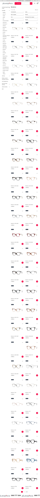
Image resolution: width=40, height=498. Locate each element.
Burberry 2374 (28, 448)
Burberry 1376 (28, 373)
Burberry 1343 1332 (29, 35)
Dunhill (4, 32)
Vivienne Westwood (5, 45)
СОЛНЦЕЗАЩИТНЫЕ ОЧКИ (5, 8)
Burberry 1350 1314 (14, 91)
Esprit (4, 28)
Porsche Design (5, 20)
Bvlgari (4, 62)
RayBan (4, 12)
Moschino (4, 43)
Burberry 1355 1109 (14, 129)
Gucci (4, 54)
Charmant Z (5, 23)
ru (34, 0)
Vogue (4, 15)
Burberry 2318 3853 (14, 204)
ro (37, 0)
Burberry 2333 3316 (29, 317)
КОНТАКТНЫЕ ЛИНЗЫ (4, 84)
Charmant (4, 38)
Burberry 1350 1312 (29, 73)
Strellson (4, 52)
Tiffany (4, 73)
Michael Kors (5, 56)
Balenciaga (5, 60)
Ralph (4, 72)
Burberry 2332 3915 (29, 261)
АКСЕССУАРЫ (4, 86)
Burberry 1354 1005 (29, 91)
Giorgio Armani (5, 70)
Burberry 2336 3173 (29, 354)
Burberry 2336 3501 (14, 373)
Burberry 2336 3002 (15, 354)
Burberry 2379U (14, 486)
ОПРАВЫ (3, 10)
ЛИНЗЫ (3, 75)
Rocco (4, 33)
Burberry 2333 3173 (14, 317)
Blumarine (4, 27)
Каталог (18, 3)
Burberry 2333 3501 (14, 336)
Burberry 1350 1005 (14, 73)
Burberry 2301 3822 (14, 185)
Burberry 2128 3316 (14, 167)
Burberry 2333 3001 (14, 298)
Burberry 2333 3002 (29, 298)
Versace (4, 25)
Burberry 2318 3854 (29, 204)
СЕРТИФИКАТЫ (5, 81)
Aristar (4, 40)
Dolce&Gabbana (6, 67)
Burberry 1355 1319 (29, 129)
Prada (4, 51)
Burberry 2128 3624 (29, 167)
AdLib (4, 17)
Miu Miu (4, 49)
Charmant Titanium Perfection (6, 36)
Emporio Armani (6, 68)
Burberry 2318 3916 (29, 242)
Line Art (4, 14)
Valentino (4, 63)
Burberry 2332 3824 (15, 279)
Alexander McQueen (4, 58)
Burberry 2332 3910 (29, 279)
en (32, 0)
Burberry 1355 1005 (29, 110)
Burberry (4, 65)
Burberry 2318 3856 (29, 223)
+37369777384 (21, 0)
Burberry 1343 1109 (14, 35)
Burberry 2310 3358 (29, 185)
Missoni (4, 41)
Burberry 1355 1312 (14, 148)
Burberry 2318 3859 (14, 242)
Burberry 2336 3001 (29, 336)
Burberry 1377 (28, 411)
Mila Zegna (5, 47)
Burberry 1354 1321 (14, 110)
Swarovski (5, 22)
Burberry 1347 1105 (14, 54)
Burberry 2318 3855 (14, 223)
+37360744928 (28, 0)
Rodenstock (5, 30)
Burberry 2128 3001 (29, 148)
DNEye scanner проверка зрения (5, 79)
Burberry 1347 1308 (29, 54)
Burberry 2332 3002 (15, 261)
